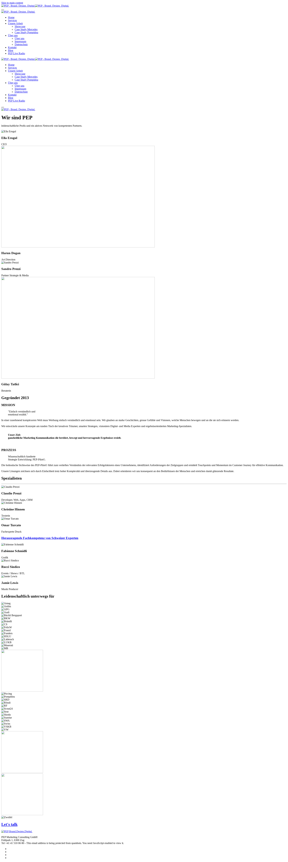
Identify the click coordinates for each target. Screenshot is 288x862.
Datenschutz (21, 44)
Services (12, 20)
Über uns (13, 35)
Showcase (20, 26)
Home (11, 17)
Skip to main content (12, 2)
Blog (10, 50)
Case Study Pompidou (26, 32)
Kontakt (12, 47)
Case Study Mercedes (26, 29)
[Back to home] (35, 5)
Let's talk (9, 824)
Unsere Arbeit (15, 23)
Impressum (20, 41)
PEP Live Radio (16, 53)
